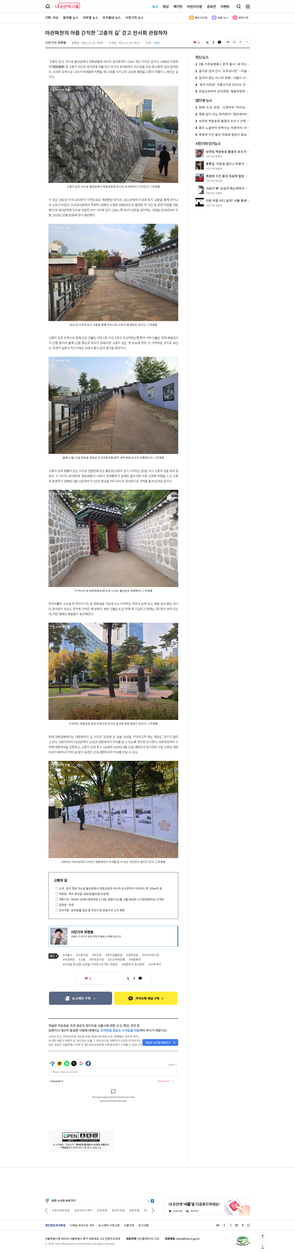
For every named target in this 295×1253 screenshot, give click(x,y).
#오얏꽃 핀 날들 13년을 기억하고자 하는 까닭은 (90, 964)
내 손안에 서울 (67, 5)
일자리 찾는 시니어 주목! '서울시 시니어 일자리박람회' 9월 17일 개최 (222, 77)
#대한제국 (135, 959)
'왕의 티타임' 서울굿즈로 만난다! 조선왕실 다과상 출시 (222, 84)
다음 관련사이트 (153, 1210)
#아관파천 (69, 959)
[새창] (80, 998)
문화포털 (112, 1210)
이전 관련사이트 (46, 1210)
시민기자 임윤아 (214, 168)
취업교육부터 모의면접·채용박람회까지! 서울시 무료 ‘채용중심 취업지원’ (222, 91)
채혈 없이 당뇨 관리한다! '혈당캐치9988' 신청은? (222, 114)
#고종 (82, 959)
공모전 (211, 6)
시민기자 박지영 (214, 181)
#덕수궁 (96, 955)
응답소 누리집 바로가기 (158, 1042)
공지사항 (143, 1225)
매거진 (177, 6)
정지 (148, 1201)
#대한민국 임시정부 (133, 964)
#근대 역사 (155, 964)
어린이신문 (194, 6)
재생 (152, 1201)
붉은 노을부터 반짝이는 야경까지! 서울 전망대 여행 (222, 127)
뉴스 (155, 6)
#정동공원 (132, 955)
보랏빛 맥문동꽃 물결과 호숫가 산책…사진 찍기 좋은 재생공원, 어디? (222, 121)
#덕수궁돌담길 (114, 955)
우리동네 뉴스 (112, 17)
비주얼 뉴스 (90, 17)
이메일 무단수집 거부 (82, 1225)
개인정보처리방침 (55, 1225)
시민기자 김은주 (214, 205)
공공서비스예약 (61, 1210)
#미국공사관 (97, 959)
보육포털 (79, 1210)
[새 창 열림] (242, 1236)
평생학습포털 (129, 1210)
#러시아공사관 (150, 955)
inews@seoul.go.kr (188, 1238)
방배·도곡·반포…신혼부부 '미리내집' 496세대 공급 (222, 107)
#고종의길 (82, 955)
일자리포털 (95, 1210)
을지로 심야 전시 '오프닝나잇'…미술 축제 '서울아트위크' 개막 (222, 71)
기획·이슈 (52, 17)
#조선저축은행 (116, 959)
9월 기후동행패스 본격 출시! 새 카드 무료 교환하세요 (222, 64)
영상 (166, 6)
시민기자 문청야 (214, 156)
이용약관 (129, 1225)
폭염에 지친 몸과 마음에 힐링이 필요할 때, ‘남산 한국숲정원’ (222, 134)
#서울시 (67, 955)
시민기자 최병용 (55, 42)
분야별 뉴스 (70, 17)
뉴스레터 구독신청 (109, 1225)
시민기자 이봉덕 (214, 193)
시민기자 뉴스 (134, 17)
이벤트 (225, 6)
